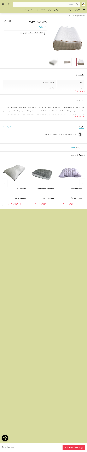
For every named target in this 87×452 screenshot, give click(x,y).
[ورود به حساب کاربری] (9, 4)
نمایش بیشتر (82, 91)
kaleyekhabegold (80, 16)
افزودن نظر (7, 127)
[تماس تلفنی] (5, 438)
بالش (70, 16)
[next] (4, 183)
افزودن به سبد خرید (72, 447)
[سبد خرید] (3, 4)
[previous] (82, 183)
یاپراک (41, 27)
